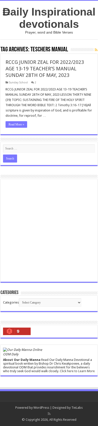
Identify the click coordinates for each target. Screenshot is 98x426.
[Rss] (49, 414)
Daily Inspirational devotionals (49, 18)
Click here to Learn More (77, 371)
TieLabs (77, 407)
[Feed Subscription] (96, 50)
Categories (11, 302)
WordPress (41, 407)
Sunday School (18, 82)
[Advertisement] (49, 230)
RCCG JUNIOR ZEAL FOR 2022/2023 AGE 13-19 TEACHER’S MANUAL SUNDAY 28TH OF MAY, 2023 (45, 68)
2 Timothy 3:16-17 (68, 105)
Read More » (16, 124)
